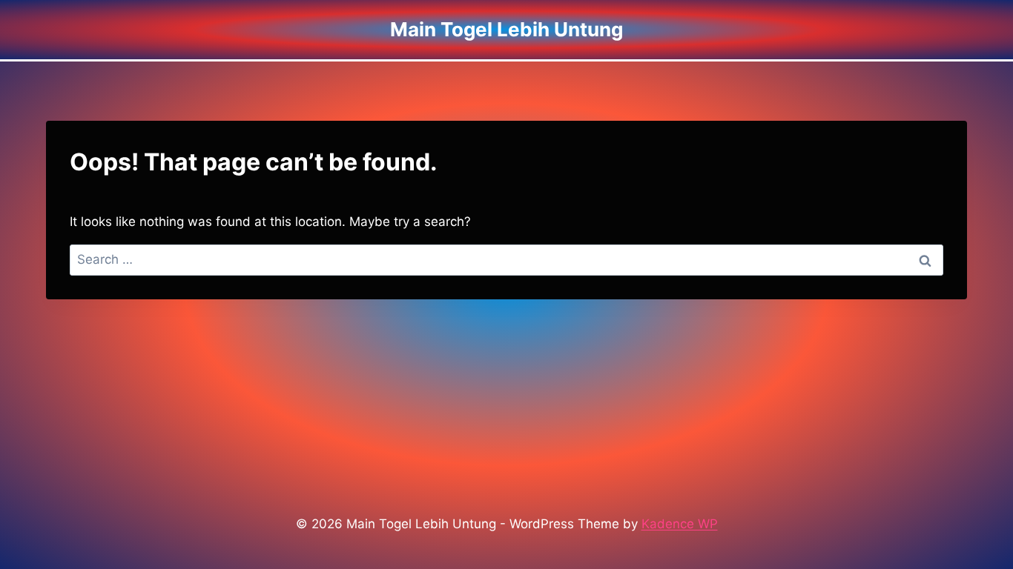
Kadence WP (679, 523)
